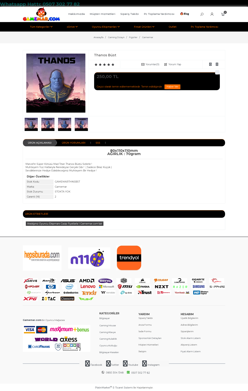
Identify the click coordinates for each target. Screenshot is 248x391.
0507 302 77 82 (140, 372)
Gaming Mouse (107, 325)
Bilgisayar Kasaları (109, 352)
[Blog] (185, 14)
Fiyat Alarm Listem (191, 351)
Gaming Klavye (107, 332)
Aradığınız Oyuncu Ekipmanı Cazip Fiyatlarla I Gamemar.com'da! (64, 223)
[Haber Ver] (172, 86)
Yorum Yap (175, 64)
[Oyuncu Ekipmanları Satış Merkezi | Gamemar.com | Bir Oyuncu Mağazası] (41, 20)
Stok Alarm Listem (191, 338)
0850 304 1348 (115, 372)
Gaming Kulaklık (108, 338)
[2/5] (98, 65)
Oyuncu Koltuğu (108, 345)
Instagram (153, 364)
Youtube (133, 364)
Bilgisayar (104, 318)
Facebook (96, 364)
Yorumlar (152, 64)
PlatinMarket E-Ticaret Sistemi (114, 387)
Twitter (115, 364)
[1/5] (96, 65)
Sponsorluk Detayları (150, 338)
